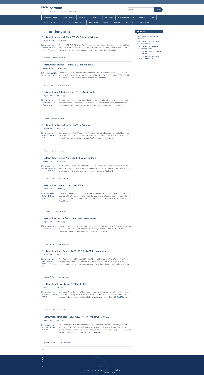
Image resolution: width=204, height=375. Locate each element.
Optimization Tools (76, 22)
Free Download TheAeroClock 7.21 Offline (62, 185)
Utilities (82, 18)
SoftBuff (56, 8)
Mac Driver (93, 22)
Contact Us (103, 362)
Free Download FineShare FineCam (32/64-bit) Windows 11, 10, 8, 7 (75, 316)
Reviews (117, 22)
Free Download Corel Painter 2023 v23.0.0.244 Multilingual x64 (73, 251)
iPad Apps (129, 22)
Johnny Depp (62, 40)
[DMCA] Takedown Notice (103, 357)
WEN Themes (120, 372)
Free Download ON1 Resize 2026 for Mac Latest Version (69, 218)
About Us (103, 360)
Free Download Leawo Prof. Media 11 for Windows (66, 125)
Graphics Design (50, 18)
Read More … (114, 50)
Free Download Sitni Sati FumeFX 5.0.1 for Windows (67, 64)
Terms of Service (103, 366)
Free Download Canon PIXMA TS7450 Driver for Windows (70, 37)
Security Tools (49, 22)
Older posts (45, 349)
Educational (95, 18)
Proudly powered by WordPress (90, 372)
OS (62, 22)
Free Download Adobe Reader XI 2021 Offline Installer (68, 92)
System (142, 18)
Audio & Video (68, 18)
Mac (152, 18)
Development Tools (126, 18)
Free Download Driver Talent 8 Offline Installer (65, 284)
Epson (105, 22)
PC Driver (109, 18)
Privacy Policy (103, 364)
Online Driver (144, 22)
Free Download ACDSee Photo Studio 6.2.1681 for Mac (68, 158)
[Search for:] (144, 10)
